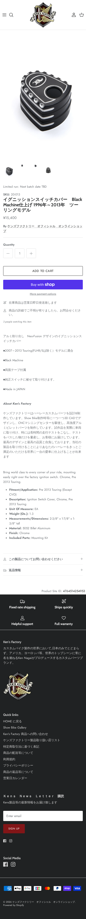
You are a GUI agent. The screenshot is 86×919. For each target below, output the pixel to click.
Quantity (8, 245)
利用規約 (9, 759)
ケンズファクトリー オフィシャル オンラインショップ (43, 902)
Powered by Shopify (13, 905)
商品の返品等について (18, 772)
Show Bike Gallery (14, 727)
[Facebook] (4, 840)
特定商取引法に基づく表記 (21, 746)
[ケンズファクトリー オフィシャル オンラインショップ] (43, 15)
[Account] (72, 14)
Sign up (14, 828)
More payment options (43, 294)
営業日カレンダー (15, 778)
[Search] (13, 14)
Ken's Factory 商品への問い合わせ (25, 734)
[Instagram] (10, 840)
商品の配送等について (18, 753)
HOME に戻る (12, 721)
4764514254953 (74, 591)
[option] (43, 94)
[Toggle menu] (4, 14)
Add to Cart (43, 271)
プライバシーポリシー (18, 765)
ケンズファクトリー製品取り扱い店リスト (31, 740)
